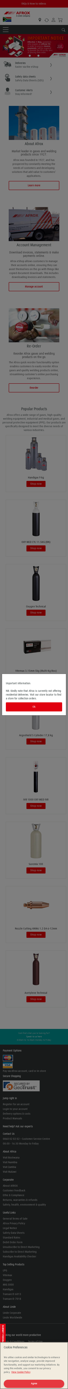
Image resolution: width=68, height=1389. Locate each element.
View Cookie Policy (20, 1372)
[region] (34, 1365)
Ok (34, 707)
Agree (34, 1383)
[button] (3, 1337)
